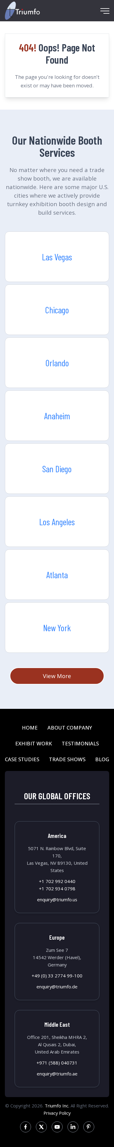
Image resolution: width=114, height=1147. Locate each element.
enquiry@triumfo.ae (57, 1074)
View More (57, 676)
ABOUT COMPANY (69, 727)
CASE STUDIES (22, 759)
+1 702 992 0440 (57, 881)
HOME (30, 727)
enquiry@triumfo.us (57, 899)
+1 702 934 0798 (57, 888)
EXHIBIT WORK (33, 743)
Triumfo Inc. (57, 1106)
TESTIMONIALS (80, 743)
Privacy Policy (57, 1113)
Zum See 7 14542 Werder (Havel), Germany (57, 957)
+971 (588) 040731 (57, 1063)
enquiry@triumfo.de (57, 986)
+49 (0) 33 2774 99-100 (57, 976)
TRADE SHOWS (67, 759)
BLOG (102, 759)
